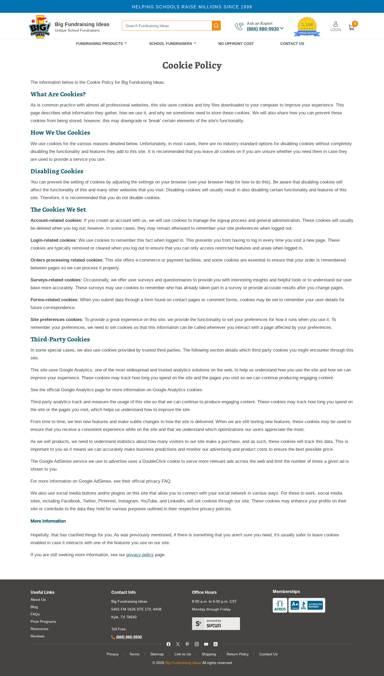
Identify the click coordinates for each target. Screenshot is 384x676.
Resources (39, 629)
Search (216, 26)
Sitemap (157, 654)
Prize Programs (43, 621)
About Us (38, 599)
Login (335, 30)
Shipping (209, 654)
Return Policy (238, 654)
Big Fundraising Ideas (82, 24)
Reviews (37, 636)
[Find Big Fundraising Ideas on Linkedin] (215, 644)
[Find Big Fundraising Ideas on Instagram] (197, 644)
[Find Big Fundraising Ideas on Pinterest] (187, 644)
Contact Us (268, 654)
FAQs (35, 614)
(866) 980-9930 (263, 28)
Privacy (113, 654)
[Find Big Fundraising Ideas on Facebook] (168, 644)
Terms (134, 654)
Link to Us (182, 654)
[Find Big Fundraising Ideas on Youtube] (206, 644)
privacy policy (140, 554)
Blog (34, 607)
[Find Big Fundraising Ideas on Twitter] (178, 644)
